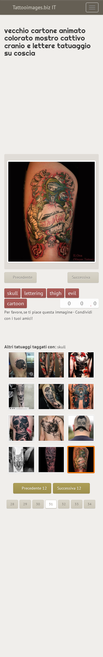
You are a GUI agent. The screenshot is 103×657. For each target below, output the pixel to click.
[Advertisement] (51, 105)
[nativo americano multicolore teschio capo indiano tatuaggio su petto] (81, 397)
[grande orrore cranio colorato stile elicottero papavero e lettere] (81, 365)
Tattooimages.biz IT (33, 7)
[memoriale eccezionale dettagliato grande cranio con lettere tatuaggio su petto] (51, 428)
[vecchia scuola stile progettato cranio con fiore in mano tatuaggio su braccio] (51, 397)
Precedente (22, 277)
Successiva (81, 277)
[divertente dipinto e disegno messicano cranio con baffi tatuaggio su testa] (81, 428)
